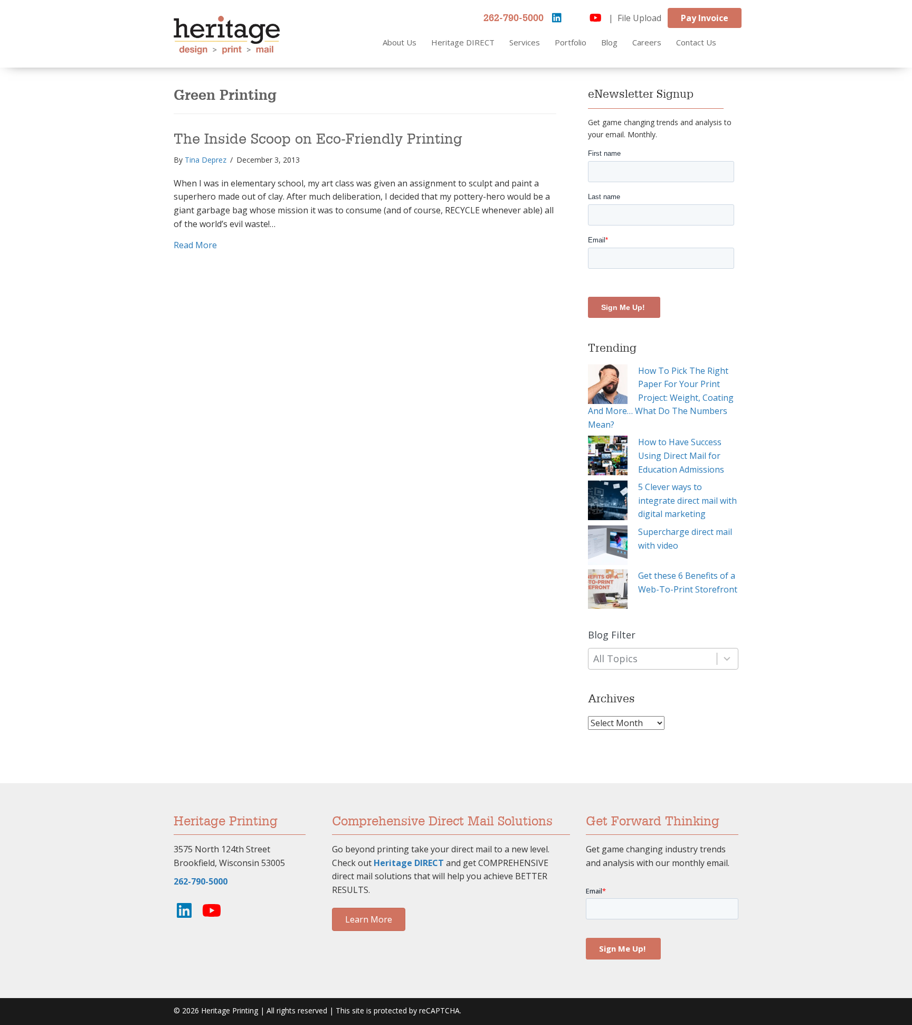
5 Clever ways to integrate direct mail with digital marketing (687, 500)
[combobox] (663, 659)
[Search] (742, 42)
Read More (195, 245)
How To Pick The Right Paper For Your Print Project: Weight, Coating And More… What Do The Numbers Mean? (661, 397)
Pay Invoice (704, 18)
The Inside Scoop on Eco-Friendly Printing (318, 139)
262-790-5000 (513, 18)
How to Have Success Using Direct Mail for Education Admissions (681, 455)
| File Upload (635, 18)
